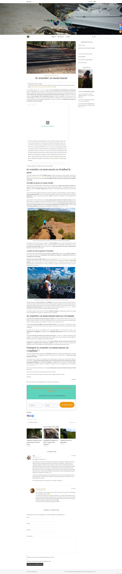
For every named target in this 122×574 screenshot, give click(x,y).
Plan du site (29, 1)
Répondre (73, 455)
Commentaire (30, 536)
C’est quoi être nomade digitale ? (85, 59)
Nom (28, 517)
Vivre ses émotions (82, 62)
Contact (68, 36)
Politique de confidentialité (74, 571)
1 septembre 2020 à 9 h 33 (37, 457)
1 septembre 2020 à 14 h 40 (40, 490)
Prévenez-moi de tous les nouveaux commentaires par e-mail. (40, 557)
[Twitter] (30, 415)
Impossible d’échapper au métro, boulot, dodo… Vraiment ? (50, 442)
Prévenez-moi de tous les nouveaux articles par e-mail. (39, 561)
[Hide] (121, 34)
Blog (53, 36)
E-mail (28, 523)
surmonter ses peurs (63, 206)
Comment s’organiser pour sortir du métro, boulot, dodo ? (34, 442)
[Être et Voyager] (61, 19)
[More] (120, 31)
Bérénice (82, 106)
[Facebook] (33, 415)
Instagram (42, 90)
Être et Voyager (40, 162)
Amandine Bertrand (33, 422)
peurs (35, 419)
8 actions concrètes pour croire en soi (65, 259)
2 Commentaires (72, 422)
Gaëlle (88, 95)
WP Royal (35, 571)
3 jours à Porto (81, 45)
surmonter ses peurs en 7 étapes (37, 176)
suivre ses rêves (30, 365)
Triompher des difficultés (51, 75)
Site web (28, 529)
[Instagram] (28, 415)
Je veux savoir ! (67, 405)
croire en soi (30, 419)
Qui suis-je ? (61, 36)
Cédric (79, 101)
